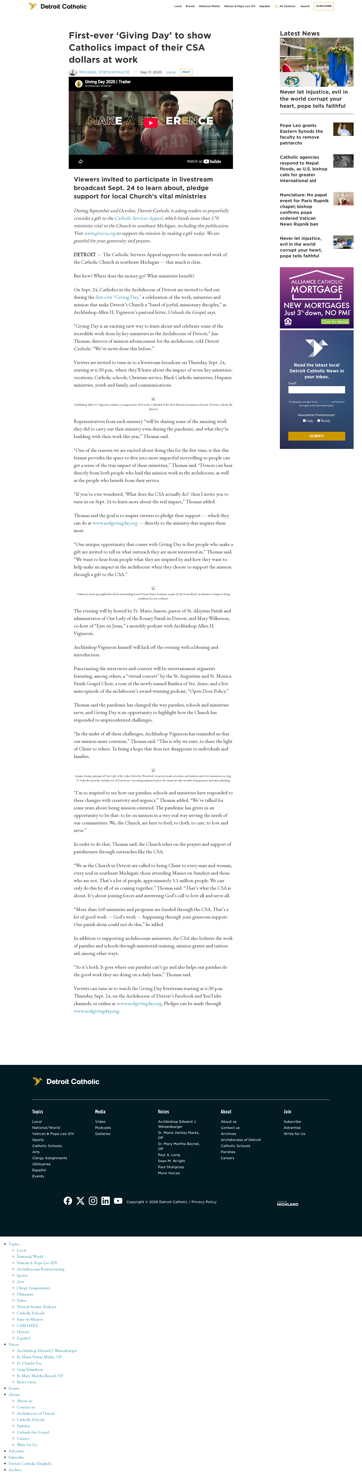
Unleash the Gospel (33, 1432)
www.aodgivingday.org (115, 523)
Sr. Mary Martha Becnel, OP (179, 1146)
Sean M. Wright (171, 1161)
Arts (36, 1152)
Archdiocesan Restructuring (41, 1269)
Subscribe (324, 6)
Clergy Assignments (49, 1158)
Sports (38, 1140)
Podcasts (103, 1128)
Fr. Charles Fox (29, 1363)
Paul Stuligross (171, 1167)
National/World (209, 6)
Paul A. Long (169, 1155)
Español (265, 6)
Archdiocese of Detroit (241, 1140)
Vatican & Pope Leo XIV (239, 6)
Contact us (230, 1128)
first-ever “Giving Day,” (118, 297)
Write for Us (294, 1134)
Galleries (102, 1134)
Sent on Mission (30, 1319)
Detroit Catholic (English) (29, 1463)
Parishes (228, 1152)
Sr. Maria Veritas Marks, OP (178, 1135)
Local (178, 6)
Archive (15, 1469)
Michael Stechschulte (104, 72)
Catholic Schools (47, 1146)
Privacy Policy (324, 401)
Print (186, 72)
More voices (26, 1382)
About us (229, 1122)
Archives (228, 1134)
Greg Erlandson (30, 1369)
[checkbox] (316, 420)
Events (190, 6)
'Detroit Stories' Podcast (36, 1306)
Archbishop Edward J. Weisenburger (177, 1124)
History (23, 1331)
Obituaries (41, 1164)
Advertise (292, 1128)
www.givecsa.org (99, 233)
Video (100, 1122)
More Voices (169, 1173)
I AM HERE (27, 1325)
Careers (227, 1158)
